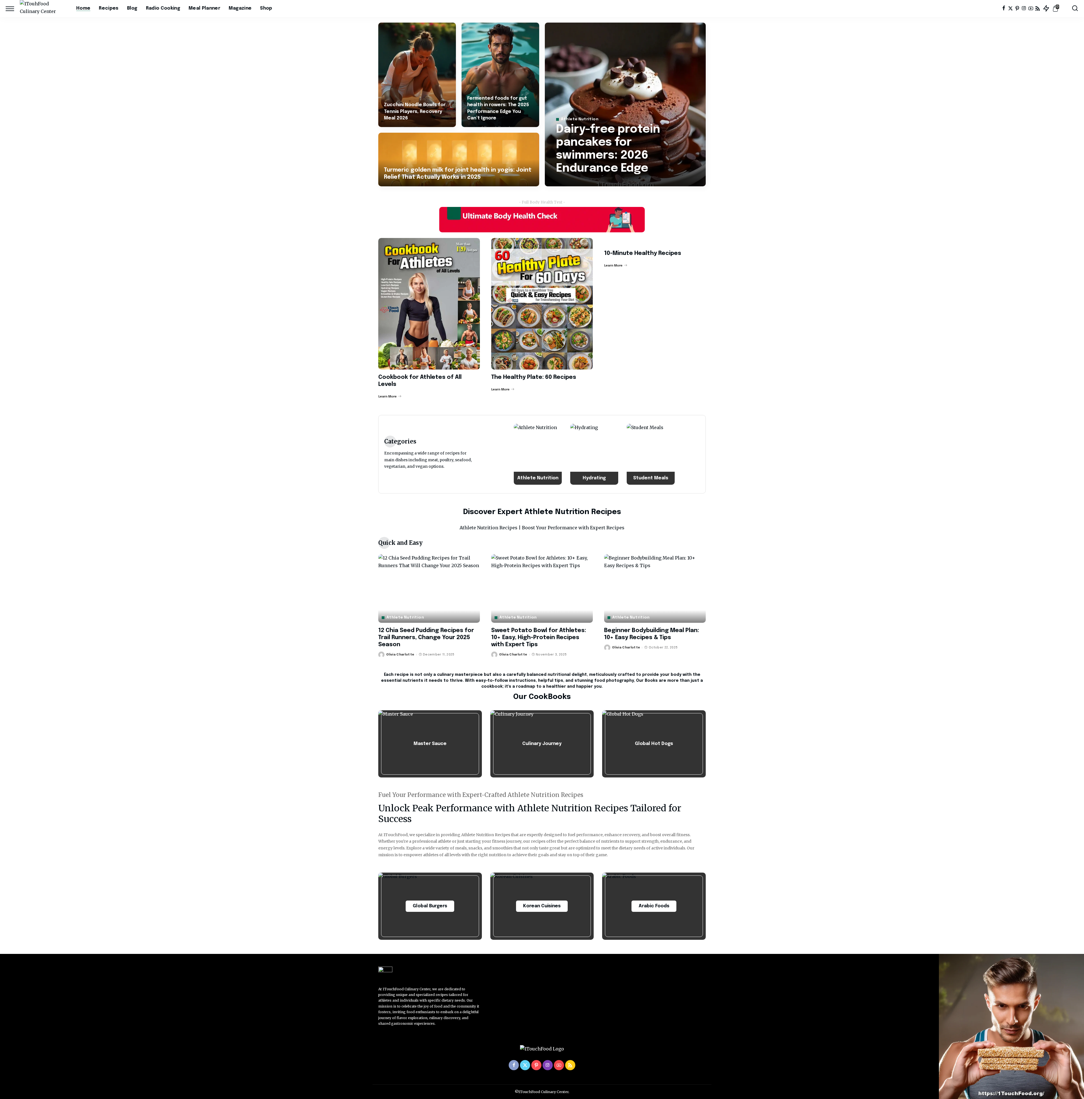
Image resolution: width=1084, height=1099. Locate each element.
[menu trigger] (13, 8)
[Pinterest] (1017, 8)
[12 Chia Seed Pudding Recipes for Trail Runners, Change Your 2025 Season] (429, 588)
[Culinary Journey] (542, 743)
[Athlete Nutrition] (538, 454)
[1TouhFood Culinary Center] (44, 8)
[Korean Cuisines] (542, 906)
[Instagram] (1024, 8)
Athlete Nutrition (579, 119)
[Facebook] (1003, 8)
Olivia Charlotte (400, 654)
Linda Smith (574, 181)
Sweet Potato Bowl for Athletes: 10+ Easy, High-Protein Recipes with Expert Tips (538, 638)
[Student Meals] (651, 454)
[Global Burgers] (430, 906)
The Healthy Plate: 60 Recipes (533, 377)
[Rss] (1037, 8)
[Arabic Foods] (654, 906)
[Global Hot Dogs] (654, 743)
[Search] (1075, 8)
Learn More (387, 396)
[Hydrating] (594, 454)
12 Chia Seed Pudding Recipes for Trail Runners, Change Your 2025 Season (426, 638)
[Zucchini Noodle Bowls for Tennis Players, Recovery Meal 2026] (417, 75)
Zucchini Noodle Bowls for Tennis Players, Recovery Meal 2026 (414, 111)
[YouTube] (1030, 8)
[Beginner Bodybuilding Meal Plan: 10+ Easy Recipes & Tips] (655, 588)
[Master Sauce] (430, 743)
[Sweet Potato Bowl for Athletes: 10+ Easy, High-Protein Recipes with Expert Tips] (542, 588)
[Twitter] (1010, 8)
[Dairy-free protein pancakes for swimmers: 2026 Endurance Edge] (625, 104)
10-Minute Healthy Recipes (642, 253)
